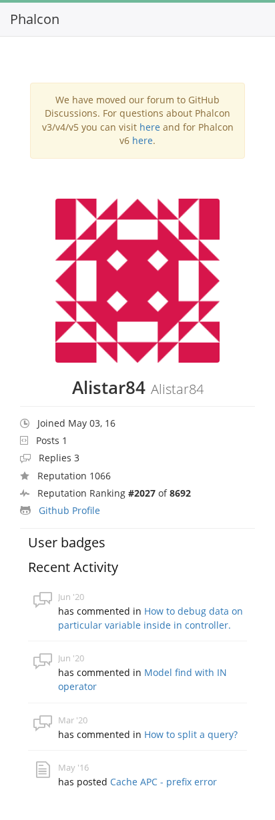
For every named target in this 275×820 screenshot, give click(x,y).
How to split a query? (191, 734)
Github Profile (69, 510)
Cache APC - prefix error (163, 781)
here (150, 127)
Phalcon (34, 19)
